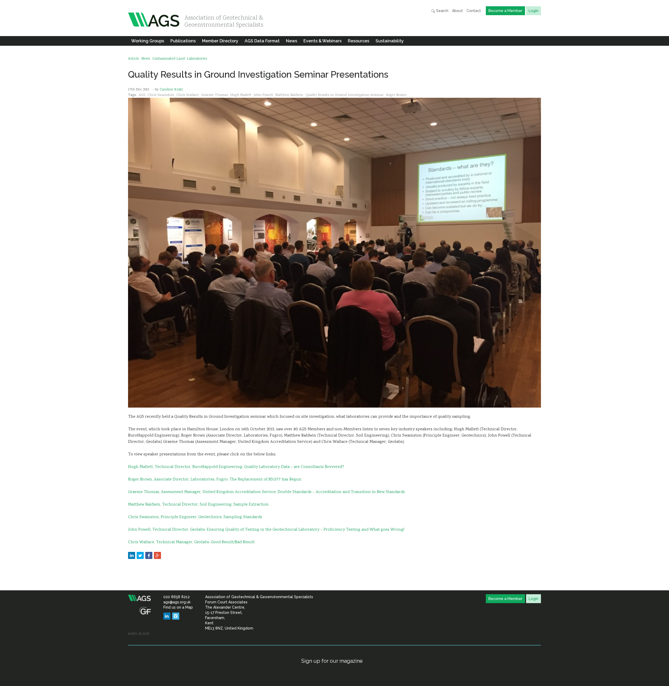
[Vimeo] (175, 616)
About (457, 11)
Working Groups (147, 40)
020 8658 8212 (176, 597)
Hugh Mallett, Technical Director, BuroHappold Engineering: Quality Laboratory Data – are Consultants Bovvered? (236, 467)
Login (533, 11)
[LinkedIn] (166, 616)
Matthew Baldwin (289, 95)
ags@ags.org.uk (177, 602)
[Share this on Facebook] (148, 555)
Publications (183, 40)
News (291, 40)
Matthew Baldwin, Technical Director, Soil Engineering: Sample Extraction (198, 505)
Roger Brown (396, 95)
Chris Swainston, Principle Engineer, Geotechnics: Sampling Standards (195, 517)
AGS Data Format (262, 40)
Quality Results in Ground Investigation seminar (344, 95)
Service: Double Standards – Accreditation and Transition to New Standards (333, 492)
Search (441, 11)
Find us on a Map (178, 607)
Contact (473, 11)
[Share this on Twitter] (140, 555)
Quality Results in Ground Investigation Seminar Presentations (258, 74)
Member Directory (220, 40)
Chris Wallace (187, 95)
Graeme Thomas (214, 95)
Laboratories (197, 58)
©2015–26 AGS (138, 634)
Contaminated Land (168, 58)
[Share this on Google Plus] (157, 555)
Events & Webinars (322, 40)
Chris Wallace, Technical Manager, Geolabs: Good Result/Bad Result (191, 542)
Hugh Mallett (240, 95)
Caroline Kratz (171, 89)
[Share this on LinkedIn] (131, 555)
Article (133, 58)
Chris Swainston (161, 95)
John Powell (263, 95)
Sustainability (390, 40)
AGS (142, 95)
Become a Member (505, 11)
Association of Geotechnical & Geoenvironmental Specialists (223, 20)
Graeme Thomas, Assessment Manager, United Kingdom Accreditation (195, 492)
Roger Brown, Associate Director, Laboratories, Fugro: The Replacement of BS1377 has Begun (214, 480)
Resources (358, 40)
